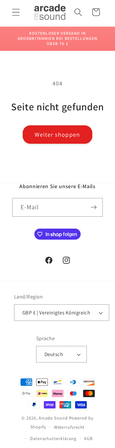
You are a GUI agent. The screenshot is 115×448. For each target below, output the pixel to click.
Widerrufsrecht (69, 427)
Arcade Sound (53, 418)
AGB (88, 438)
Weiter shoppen (57, 135)
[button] (16, 12)
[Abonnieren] (93, 207)
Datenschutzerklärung (53, 438)
